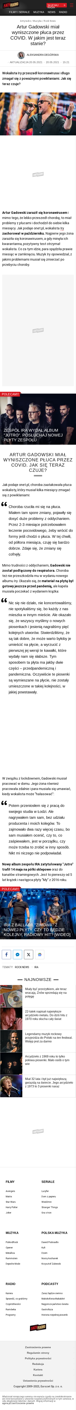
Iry (62, 228)
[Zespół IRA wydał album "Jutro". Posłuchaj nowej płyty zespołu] (38, 419)
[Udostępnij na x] (28, 954)
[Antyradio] (11, 5)
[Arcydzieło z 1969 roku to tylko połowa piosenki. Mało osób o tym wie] (11, 1063)
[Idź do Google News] (39, 954)
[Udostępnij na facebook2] (6, 954)
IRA (36, 967)
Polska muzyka (55, 1232)
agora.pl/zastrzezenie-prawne (18, 1403)
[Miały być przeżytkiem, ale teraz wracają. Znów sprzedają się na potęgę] (11, 996)
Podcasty (50, 1284)
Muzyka (37, 21)
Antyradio (25, 21)
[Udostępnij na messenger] (17, 954)
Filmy (10, 1181)
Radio (10, 1284)
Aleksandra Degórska (43, 54)
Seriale (48, 1181)
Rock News (50, 21)
